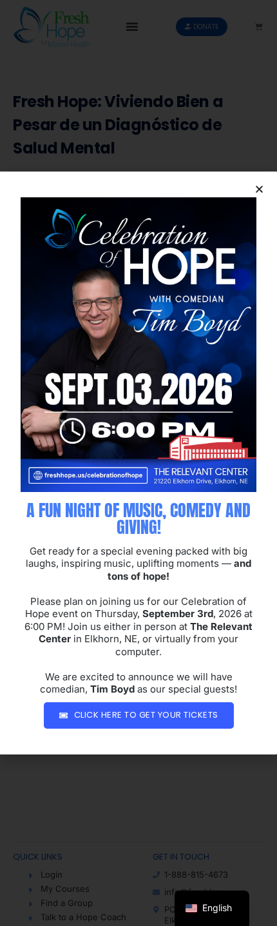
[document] (138, 463)
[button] (259, 189)
